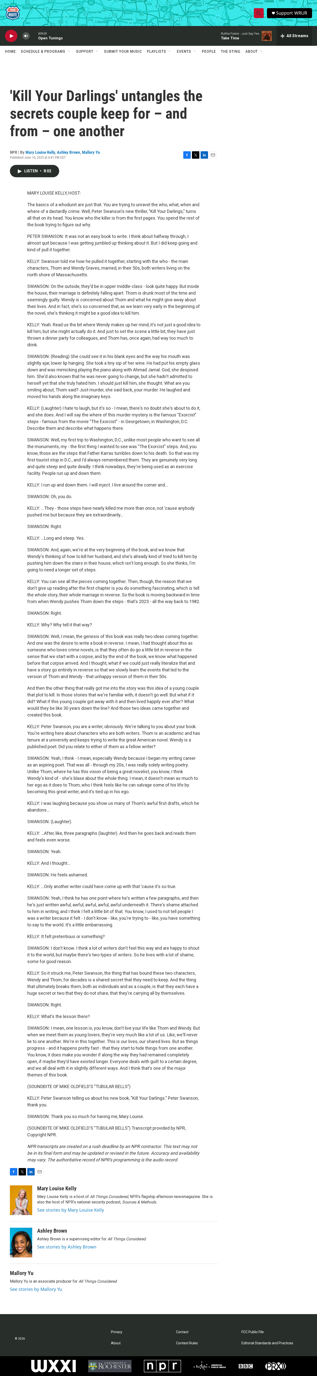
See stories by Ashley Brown (66, 1247)
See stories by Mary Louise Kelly (70, 1210)
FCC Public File (252, 1332)
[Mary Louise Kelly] (21, 1200)
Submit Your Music (123, 51)
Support (84, 51)
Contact (182, 1332)
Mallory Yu (91, 152)
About (251, 51)
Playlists (156, 51)
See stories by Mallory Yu (36, 1289)
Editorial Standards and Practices (267, 1343)
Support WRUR (291, 13)
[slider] (34, 35)
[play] (11, 36)
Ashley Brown (68, 152)
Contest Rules (187, 1343)
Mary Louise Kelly (40, 152)
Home (10, 51)
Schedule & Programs (43, 51)
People (209, 51)
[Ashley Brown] (21, 1242)
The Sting (230, 51)
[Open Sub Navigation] (69, 51)
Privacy (116, 1332)
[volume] (26, 36)
